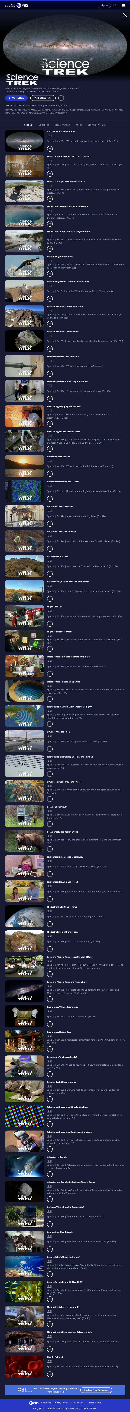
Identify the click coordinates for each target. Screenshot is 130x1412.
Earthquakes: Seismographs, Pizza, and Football (70, 757)
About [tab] (79, 125)
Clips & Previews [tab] (62, 125)
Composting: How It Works (60, 1232)
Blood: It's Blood (55, 1357)
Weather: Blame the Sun (58, 456)
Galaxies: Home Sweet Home (61, 131)
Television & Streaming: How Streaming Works (69, 1132)
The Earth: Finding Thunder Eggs (62, 932)
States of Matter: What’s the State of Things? (68, 657)
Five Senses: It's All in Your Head (62, 882)
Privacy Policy (61, 1402)
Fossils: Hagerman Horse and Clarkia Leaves (68, 156)
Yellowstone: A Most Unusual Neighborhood (68, 231)
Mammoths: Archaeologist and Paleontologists (69, 1332)
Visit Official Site (43, 98)
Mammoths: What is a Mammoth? (63, 1307)
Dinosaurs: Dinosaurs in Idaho (61, 532)
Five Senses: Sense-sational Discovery (65, 857)
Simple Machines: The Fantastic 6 (63, 356)
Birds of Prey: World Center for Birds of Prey (68, 281)
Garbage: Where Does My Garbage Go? (65, 1207)
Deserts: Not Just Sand (57, 557)
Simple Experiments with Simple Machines (67, 381)
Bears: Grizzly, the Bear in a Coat (62, 832)
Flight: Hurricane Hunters (59, 632)
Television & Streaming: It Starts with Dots (67, 1107)
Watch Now (18, 98)
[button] (115, 5)
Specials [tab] (28, 125)
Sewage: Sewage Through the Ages (64, 782)
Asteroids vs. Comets (57, 1157)
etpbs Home (95, 1402)
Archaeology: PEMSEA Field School (63, 431)
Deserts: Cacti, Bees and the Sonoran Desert (68, 582)
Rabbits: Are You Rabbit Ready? (62, 1057)
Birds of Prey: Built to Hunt (60, 256)
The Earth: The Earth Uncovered (62, 907)
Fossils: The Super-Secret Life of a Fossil (66, 181)
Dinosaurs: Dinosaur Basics (60, 506)
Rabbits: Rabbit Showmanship (61, 1082)
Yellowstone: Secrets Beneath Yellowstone (67, 206)
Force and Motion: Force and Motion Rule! (67, 982)
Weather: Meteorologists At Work (63, 481)
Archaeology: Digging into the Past (64, 406)
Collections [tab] (44, 125)
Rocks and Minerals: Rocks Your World (65, 306)
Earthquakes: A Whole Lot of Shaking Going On (69, 707)
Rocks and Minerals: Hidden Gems (63, 331)
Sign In (104, 5)
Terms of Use (77, 1402)
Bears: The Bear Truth (57, 807)
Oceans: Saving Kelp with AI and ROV (64, 1282)
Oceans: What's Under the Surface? (63, 1257)
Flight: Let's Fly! (54, 607)
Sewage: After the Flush (58, 732)
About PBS (46, 1402)
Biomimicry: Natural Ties (59, 1032)
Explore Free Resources (96, 1390)
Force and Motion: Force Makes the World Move (69, 957)
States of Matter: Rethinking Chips (63, 682)
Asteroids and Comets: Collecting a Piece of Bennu (71, 1182)
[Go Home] (125, 15)
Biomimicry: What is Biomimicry (62, 1007)
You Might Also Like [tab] (97, 125)
